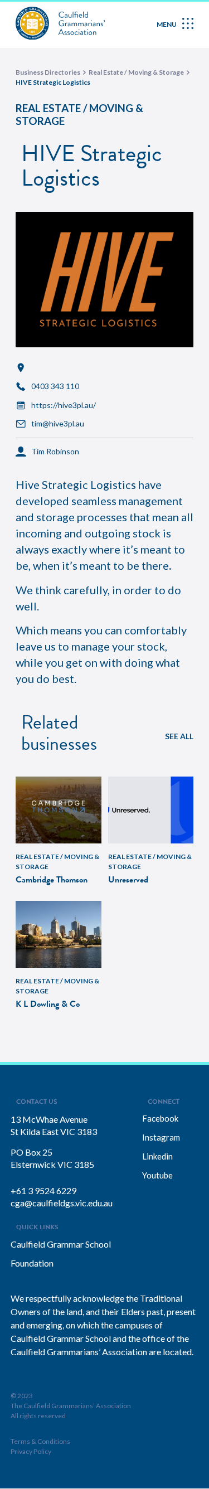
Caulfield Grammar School (61, 1244)
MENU (167, 24)
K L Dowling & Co (48, 1004)
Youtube (157, 1175)
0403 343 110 (55, 386)
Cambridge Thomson (52, 879)
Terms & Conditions (40, 1441)
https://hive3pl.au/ (63, 405)
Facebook (160, 1118)
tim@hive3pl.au (57, 424)
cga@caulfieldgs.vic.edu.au (62, 1202)
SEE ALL (179, 736)
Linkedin (157, 1156)
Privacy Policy (31, 1451)
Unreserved (128, 879)
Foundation (32, 1263)
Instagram (161, 1137)
